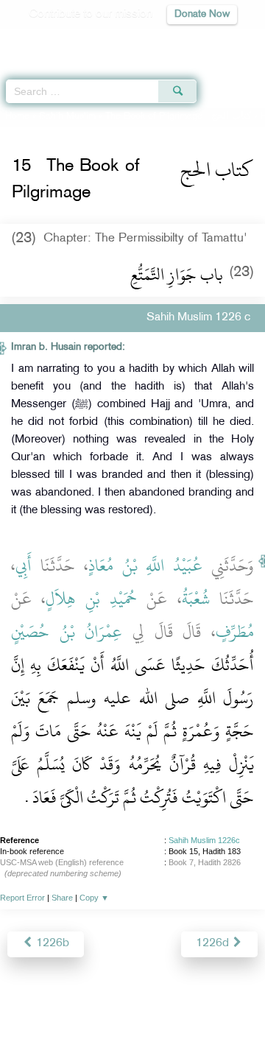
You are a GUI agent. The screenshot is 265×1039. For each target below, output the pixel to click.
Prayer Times (162, 41)
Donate (132, 1013)
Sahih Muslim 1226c (204, 840)
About (30, 995)
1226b (51, 943)
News (68, 995)
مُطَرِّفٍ (235, 631)
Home (17, 116)
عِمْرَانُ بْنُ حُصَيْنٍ (66, 631)
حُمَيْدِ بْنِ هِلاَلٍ (91, 598)
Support (111, 995)
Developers (169, 995)
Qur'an (48, 41)
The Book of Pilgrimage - (178, 116)
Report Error (22, 897)
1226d (214, 943)
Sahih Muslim (67, 116)
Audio (222, 41)
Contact (224, 995)
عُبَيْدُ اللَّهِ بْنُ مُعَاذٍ (145, 565)
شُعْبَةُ (196, 598)
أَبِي (23, 565)
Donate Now (202, 14)
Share (62, 897)
